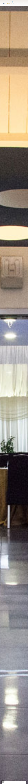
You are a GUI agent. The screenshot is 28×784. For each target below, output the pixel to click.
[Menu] (3, 3)
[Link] (13, 3)
